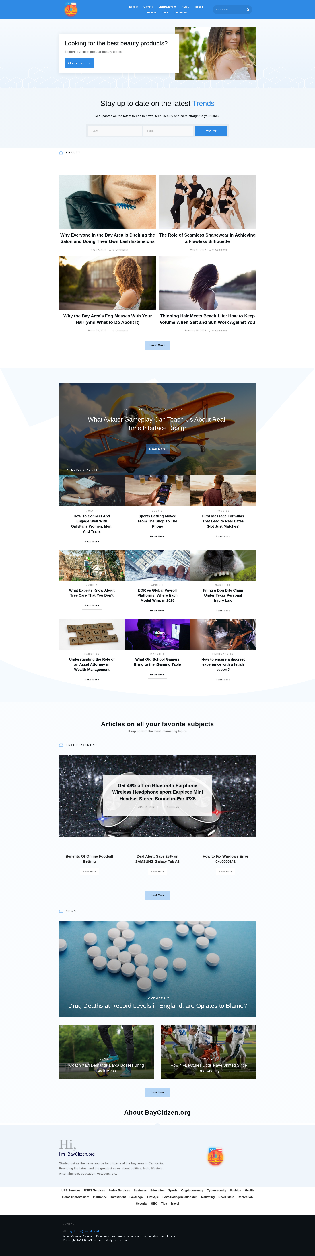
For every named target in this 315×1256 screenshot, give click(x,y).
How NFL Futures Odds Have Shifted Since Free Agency (208, 1052)
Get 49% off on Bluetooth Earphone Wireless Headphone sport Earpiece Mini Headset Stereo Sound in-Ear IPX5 (157, 796)
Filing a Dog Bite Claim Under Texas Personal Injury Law (223, 595)
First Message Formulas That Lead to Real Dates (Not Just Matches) (223, 521)
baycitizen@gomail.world (84, 1231)
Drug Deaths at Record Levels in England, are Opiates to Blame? (157, 969)
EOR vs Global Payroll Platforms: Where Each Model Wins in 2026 (157, 595)
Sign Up (211, 130)
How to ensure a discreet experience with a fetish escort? (223, 664)
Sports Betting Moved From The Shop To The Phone (157, 521)
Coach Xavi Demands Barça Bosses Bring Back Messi (106, 1052)
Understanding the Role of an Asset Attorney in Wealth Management (92, 664)
